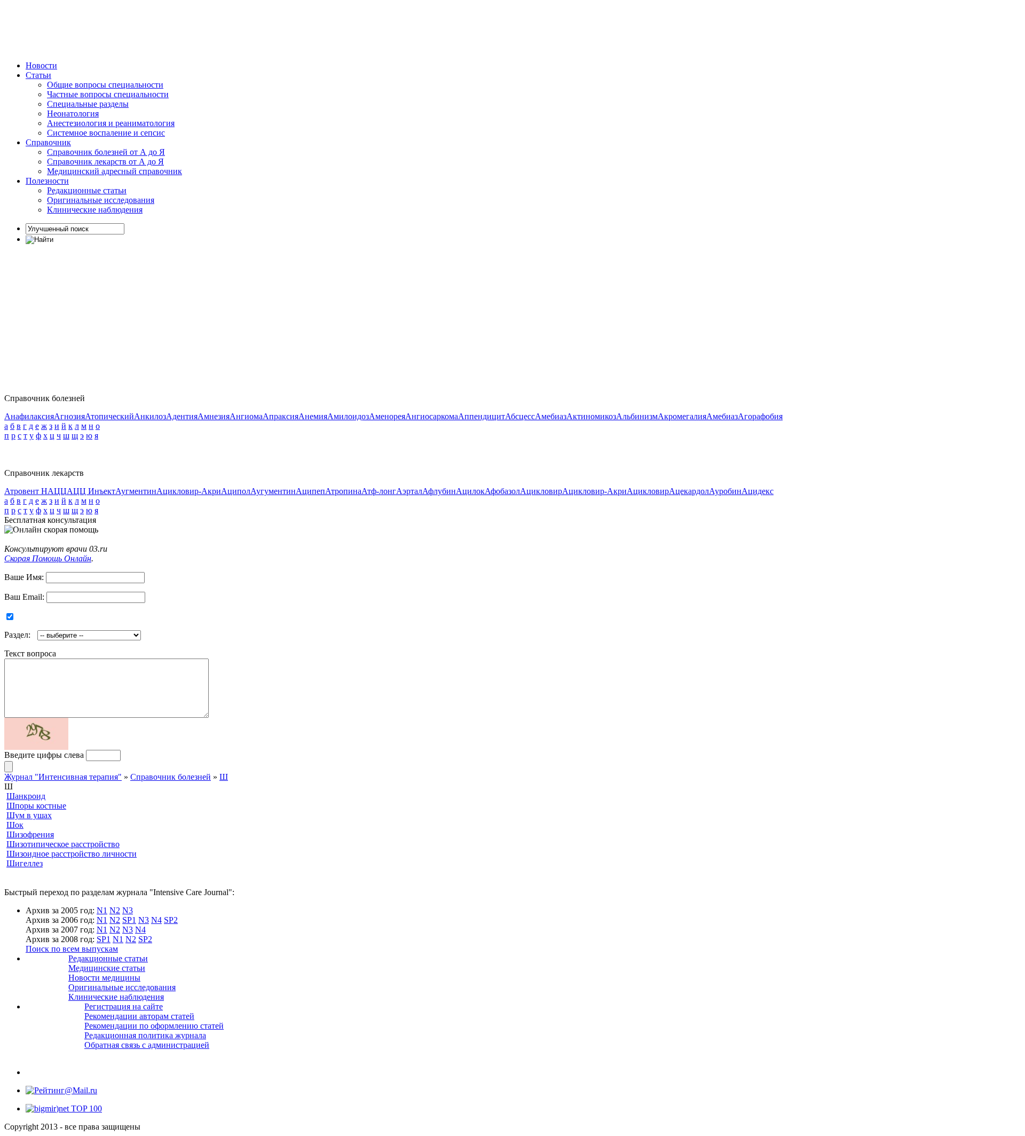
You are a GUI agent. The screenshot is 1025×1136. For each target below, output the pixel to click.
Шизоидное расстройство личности (71, 853)
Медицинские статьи (106, 968)
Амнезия (214, 416)
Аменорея (387, 416)
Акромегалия (682, 416)
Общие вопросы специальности (105, 84)
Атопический (109, 416)
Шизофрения (30, 834)
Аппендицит (481, 416)
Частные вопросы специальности (108, 94)
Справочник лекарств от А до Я (105, 161)
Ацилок (470, 491)
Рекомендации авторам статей (139, 1016)
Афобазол (502, 491)
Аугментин (135, 491)
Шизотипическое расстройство (63, 844)
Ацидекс (758, 491)
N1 (102, 910)
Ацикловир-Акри (188, 491)
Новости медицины (104, 977)
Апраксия (280, 416)
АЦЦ (57, 491)
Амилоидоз (348, 416)
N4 (156, 920)
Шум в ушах (29, 815)
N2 (114, 910)
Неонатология (73, 113)
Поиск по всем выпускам (72, 948)
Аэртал (409, 491)
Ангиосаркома (431, 416)
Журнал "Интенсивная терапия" (63, 776)
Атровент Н (26, 491)
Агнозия (69, 416)
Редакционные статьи (87, 190)
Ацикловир (541, 491)
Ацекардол (689, 491)
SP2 (171, 920)
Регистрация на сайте (123, 1006)
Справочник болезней (170, 776)
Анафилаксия (29, 416)
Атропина (343, 491)
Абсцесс (520, 416)
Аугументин (273, 491)
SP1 (129, 920)
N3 (127, 910)
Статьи (38, 75)
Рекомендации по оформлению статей (154, 1025)
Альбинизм (637, 416)
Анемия (312, 416)
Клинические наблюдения (95, 209)
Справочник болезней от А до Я (106, 151)
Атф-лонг (378, 491)
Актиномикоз (591, 416)
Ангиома (246, 416)
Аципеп (310, 491)
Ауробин (725, 491)
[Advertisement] (198, 28)
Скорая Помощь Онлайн (47, 558)
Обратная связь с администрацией (146, 1044)
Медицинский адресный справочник (114, 171)
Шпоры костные (36, 805)
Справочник (48, 142)
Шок (14, 824)
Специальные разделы (88, 103)
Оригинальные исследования (100, 200)
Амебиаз (550, 416)
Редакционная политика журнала (145, 1035)
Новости (41, 65)
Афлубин (439, 491)
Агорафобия (760, 416)
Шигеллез (24, 863)
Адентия (182, 416)
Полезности (47, 180)
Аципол (235, 491)
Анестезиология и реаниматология (111, 123)
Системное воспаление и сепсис (106, 132)
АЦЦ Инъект (91, 491)
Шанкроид (25, 796)
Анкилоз (150, 416)
